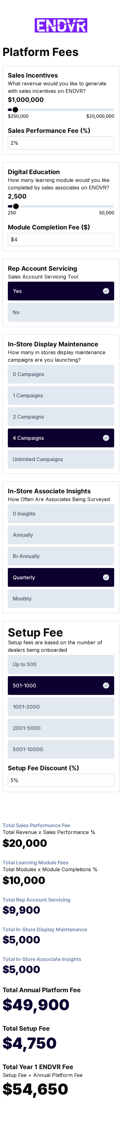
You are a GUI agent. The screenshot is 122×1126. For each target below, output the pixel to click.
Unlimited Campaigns (38, 459)
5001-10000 (28, 749)
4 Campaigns (28, 438)
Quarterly (24, 577)
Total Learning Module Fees (36, 862)
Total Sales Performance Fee (36, 825)
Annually (23, 535)
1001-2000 (26, 707)
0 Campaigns (28, 374)
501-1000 (24, 685)
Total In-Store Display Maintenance (45, 929)
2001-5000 (27, 728)
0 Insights (24, 513)
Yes (17, 291)
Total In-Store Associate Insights (42, 959)
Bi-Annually (26, 556)
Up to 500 (25, 664)
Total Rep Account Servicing (36, 900)
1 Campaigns (28, 395)
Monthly (22, 599)
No (16, 312)
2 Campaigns (28, 417)
